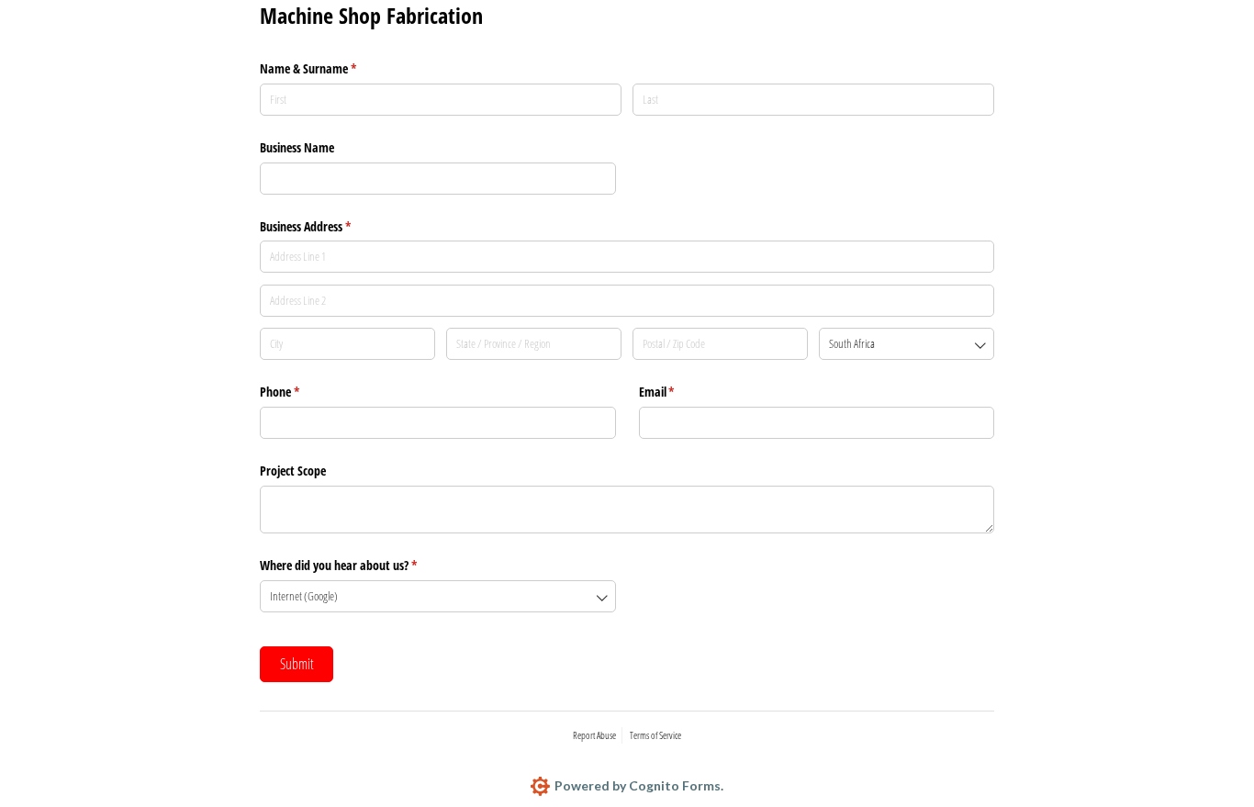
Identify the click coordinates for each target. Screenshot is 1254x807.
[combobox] (906, 344)
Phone (301, 391)
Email (678, 391)
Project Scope (293, 470)
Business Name (297, 147)
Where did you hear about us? (360, 565)
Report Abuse (594, 735)
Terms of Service (655, 735)
